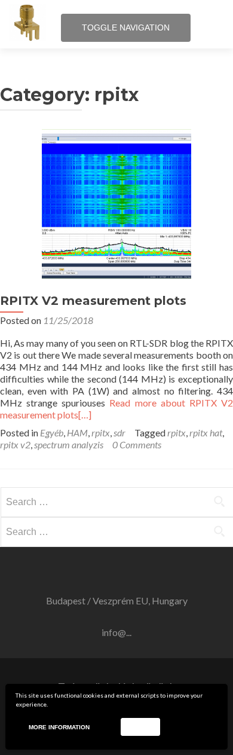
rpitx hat (205, 432)
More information (59, 727)
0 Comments (136, 444)
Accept (140, 726)
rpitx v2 (15, 444)
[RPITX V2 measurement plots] (116, 274)
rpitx (100, 432)
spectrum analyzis (68, 444)
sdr (119, 432)
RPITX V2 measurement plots (93, 301)
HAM (77, 432)
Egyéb (51, 432)
